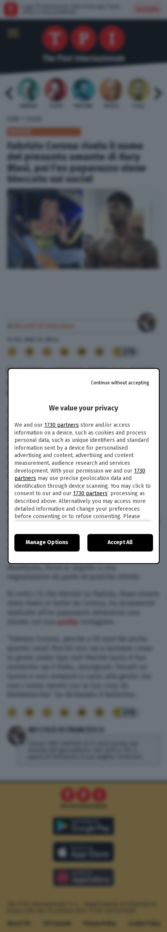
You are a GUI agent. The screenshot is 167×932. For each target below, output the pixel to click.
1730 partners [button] (61, 425)
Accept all (120, 542)
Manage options (47, 542)
